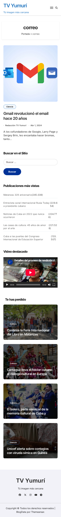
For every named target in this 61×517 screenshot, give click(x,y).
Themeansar (37, 512)
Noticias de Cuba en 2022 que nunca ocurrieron (23, 216)
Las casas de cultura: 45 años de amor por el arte (24, 227)
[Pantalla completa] (53, 284)
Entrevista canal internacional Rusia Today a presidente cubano (26, 204)
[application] (30, 272)
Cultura (13, 324)
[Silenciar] (49, 284)
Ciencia (9, 107)
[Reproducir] (7, 284)
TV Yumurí (15, 5)
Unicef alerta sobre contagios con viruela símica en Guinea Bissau (28, 453)
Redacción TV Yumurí (15, 125)
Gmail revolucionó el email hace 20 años (25, 116)
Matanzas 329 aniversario (17, 194)
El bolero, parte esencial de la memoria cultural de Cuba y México (27, 413)
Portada (25, 33)
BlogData (21, 512)
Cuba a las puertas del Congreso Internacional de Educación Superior (23, 238)
